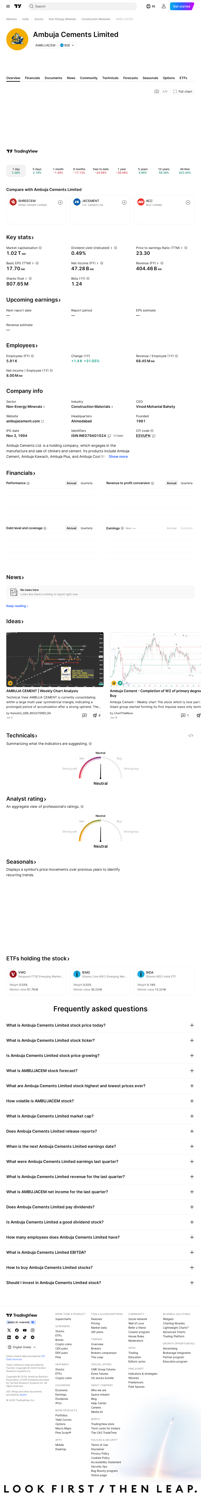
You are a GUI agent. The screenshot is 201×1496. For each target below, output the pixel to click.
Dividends (61, 1398)
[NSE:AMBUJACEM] (10, 683)
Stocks (59, 1331)
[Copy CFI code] (153, 436)
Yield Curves (63, 1419)
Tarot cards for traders (105, 1428)
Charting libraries (174, 1323)
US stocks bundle (102, 1378)
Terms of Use (99, 1444)
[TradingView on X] (9, 1330)
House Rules (136, 1336)
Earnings (60, 1394)
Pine (58, 1357)
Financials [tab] (32, 78)
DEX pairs (61, 1352)
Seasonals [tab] (150, 78)
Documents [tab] (53, 78)
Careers (96, 1407)
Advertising (170, 1348)
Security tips (99, 1466)
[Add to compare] (60, 202)
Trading (133, 1352)
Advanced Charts (174, 1332)
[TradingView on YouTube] (24, 1330)
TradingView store (102, 1424)
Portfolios (61, 1415)
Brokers (96, 1348)
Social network (137, 1319)
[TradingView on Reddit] (32, 1337)
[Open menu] (8, 6)
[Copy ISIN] (109, 436)
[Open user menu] (164, 6)
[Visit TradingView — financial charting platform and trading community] (22, 151)
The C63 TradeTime (104, 1432)
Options (60, 1424)
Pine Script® (63, 1432)
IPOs (58, 1403)
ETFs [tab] (183, 78)
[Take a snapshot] (156, 91)
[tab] (71, 483)
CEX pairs (61, 1348)
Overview (97, 1344)
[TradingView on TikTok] (24, 1337)
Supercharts (63, 1319)
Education (134, 1357)
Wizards (133, 1378)
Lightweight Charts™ (176, 1327)
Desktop (60, 1449)
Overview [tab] (13, 78)
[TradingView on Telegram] (17, 1337)
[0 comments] (84, 715)
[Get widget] (165, 91)
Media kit (97, 1411)
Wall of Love (136, 1323)
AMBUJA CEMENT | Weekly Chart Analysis (42, 691)
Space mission (100, 1394)
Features (96, 1319)
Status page (99, 1475)
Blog (94, 1398)
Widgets (168, 1319)
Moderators (135, 1340)
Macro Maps (63, 1428)
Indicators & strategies (142, 1373)
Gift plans (97, 1332)
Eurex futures (99, 1373)
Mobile (59, 1444)
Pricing (95, 1323)
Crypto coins (63, 1344)
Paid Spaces (136, 1386)
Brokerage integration (177, 1352)
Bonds (59, 1339)
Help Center (98, 1403)
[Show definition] (40, 248)
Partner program (173, 1357)
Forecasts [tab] (130, 78)
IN (153, 6)
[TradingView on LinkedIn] (9, 1337)
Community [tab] (89, 78)
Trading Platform (173, 1336)
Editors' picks (136, 1361)
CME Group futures (103, 1369)
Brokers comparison (104, 1352)
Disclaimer (97, 1449)
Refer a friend (137, 1327)
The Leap (97, 1357)
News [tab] (71, 78)
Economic (61, 1390)
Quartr (23, 1394)
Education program (175, 1361)
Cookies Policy (100, 1457)
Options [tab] (169, 78)
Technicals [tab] (110, 78)
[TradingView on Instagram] (32, 1330)
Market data (99, 1327)
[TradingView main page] (17, 6)
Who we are (98, 1390)
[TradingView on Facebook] (17, 1330)
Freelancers (135, 1382)
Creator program (139, 1332)
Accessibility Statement (106, 1462)
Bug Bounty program (104, 1470)
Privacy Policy (100, 1453)
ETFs (58, 1335)
